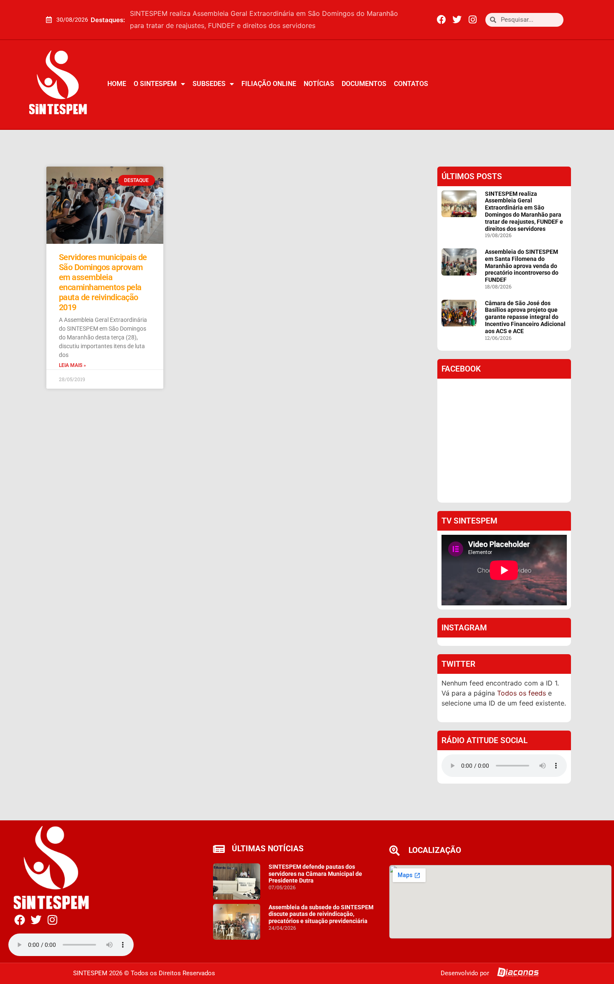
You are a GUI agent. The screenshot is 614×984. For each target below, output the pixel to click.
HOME (116, 84)
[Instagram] (472, 19)
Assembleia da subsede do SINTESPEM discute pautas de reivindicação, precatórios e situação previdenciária (321, 914)
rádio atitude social (484, 740)
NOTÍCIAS (319, 84)
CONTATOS (411, 84)
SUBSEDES (209, 84)
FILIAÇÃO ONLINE (268, 84)
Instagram (464, 627)
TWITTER (458, 664)
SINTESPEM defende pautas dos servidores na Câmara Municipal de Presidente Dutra (315, 873)
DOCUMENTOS (364, 84)
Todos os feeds (521, 693)
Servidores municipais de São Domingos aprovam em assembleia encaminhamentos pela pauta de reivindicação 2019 (103, 282)
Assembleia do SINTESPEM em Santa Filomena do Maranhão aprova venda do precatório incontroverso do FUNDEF (521, 265)
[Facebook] (441, 19)
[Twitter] (457, 19)
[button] (412, 19)
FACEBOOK (461, 369)
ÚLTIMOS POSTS (471, 176)
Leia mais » (72, 365)
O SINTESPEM (155, 84)
